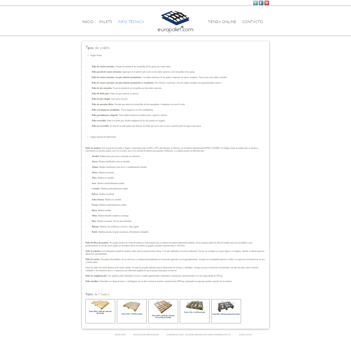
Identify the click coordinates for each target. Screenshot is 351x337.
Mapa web (120, 335)
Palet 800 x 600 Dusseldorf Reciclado (226, 314)
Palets (105, 22)
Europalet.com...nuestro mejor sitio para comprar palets (199, 335)
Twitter (255, 3)
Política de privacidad (146, 335)
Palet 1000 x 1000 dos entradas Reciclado (100, 312)
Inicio (87, 22)
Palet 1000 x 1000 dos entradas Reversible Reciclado (163, 316)
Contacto (252, 22)
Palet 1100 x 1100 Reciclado (131, 314)
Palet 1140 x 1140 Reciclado (194, 312)
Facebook (261, 3)
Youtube (266, 3)
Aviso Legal (245, 335)
